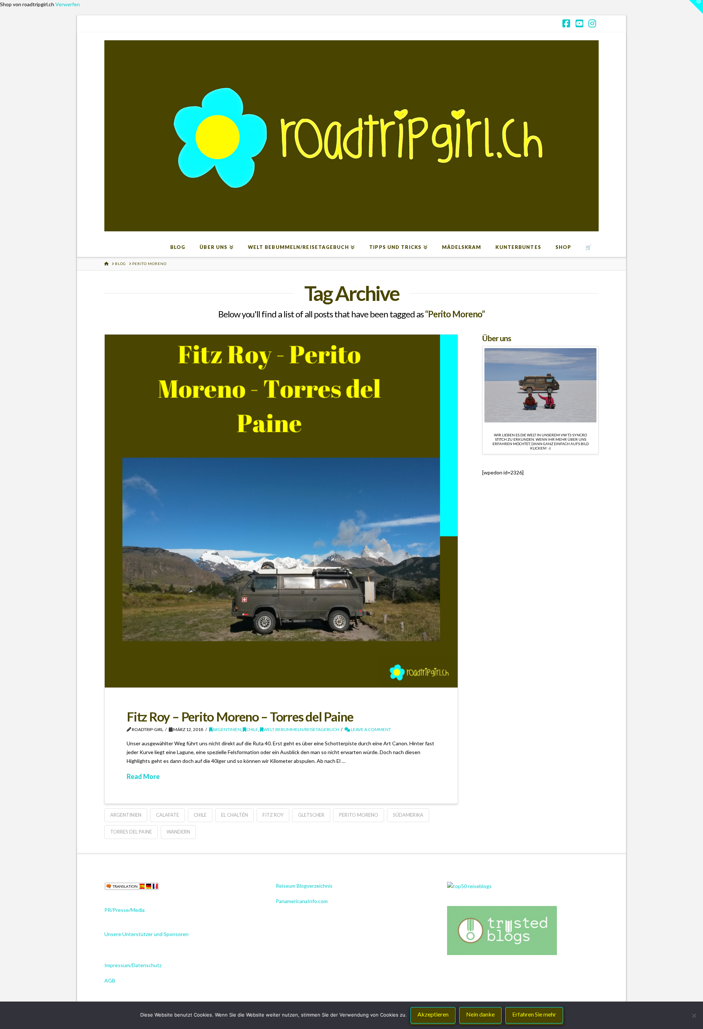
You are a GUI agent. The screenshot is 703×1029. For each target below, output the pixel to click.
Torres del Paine (131, 832)
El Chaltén (234, 815)
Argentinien (226, 729)
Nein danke (480, 1014)
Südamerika (408, 815)
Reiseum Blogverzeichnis (304, 886)
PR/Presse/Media (124, 910)
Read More (143, 776)
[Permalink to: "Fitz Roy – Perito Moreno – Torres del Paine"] (281, 511)
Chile (252, 729)
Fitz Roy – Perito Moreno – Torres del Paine (240, 716)
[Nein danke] (694, 1015)
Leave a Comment (370, 729)
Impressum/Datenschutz (132, 965)
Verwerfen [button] (67, 4)
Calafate (167, 815)
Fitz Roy (273, 815)
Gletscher (311, 815)
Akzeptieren (433, 1014)
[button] (696, 7)
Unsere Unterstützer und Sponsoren (146, 934)
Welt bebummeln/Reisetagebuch (301, 729)
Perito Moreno (358, 815)
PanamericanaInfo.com (302, 901)
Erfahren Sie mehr (534, 1014)
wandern (178, 832)
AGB (109, 980)
